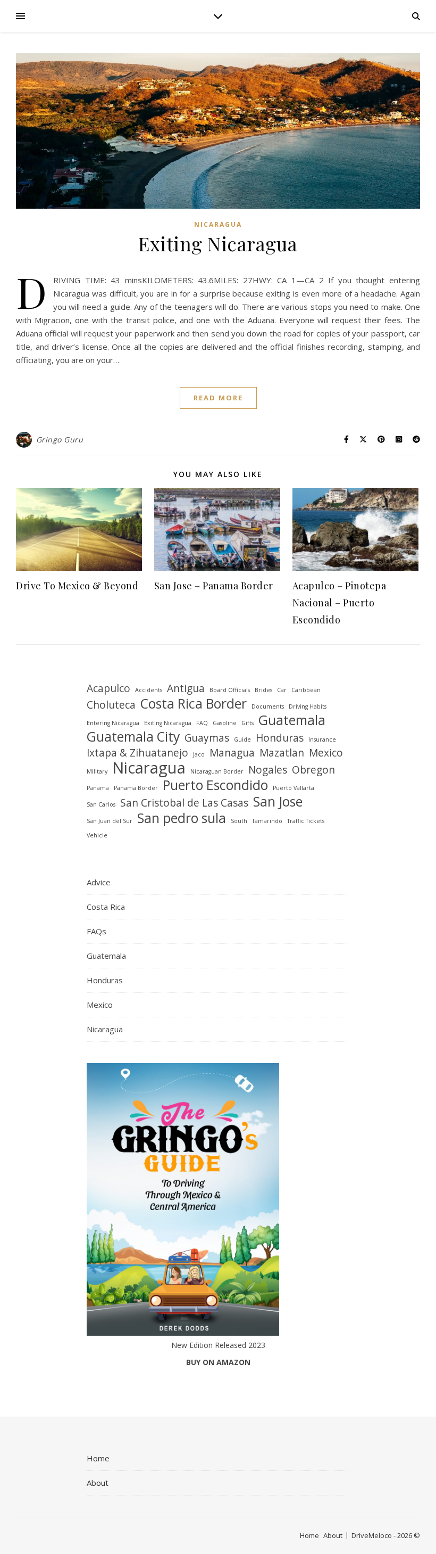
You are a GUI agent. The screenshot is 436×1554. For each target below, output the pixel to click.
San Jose (278, 801)
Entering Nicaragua (113, 723)
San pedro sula (181, 818)
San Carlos (101, 804)
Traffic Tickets (305, 821)
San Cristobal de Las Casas (184, 803)
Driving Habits (307, 706)
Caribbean (306, 690)
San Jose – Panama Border (213, 585)
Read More (218, 397)
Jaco (199, 754)
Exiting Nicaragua (218, 243)
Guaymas (207, 738)
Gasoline (225, 723)
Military (97, 771)
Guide (242, 739)
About (97, 1482)
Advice (99, 882)
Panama (98, 788)
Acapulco (108, 688)
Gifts (247, 723)
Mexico (326, 753)
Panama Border (136, 788)
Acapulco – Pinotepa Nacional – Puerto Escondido (339, 602)
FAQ (202, 723)
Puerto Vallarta (293, 788)
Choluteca (111, 705)
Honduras (280, 738)
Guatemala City (133, 736)
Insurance (322, 739)
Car (282, 690)
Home (98, 1458)
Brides (263, 690)
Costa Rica (106, 906)
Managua (232, 753)
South (239, 821)
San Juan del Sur (109, 821)
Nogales (267, 770)
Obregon (313, 770)
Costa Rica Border (193, 703)
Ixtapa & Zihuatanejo (137, 753)
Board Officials (229, 690)
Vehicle (97, 835)
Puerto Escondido (215, 785)
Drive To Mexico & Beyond (77, 585)
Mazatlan (281, 753)
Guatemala (291, 720)
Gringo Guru (59, 439)
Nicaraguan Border (217, 771)
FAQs (96, 931)
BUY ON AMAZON (218, 1362)
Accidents (148, 690)
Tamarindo (267, 821)
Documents (267, 706)
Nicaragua (218, 224)
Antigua (186, 688)
